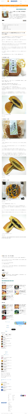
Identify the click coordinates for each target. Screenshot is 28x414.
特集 (8, 395)
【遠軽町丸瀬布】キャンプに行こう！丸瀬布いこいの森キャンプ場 (22, 311)
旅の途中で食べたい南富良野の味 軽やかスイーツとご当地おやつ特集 (10, 297)
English (26, 5)
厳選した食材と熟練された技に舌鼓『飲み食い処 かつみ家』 (7, 368)
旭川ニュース (22, 5)
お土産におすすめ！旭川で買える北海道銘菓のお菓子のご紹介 (22, 291)
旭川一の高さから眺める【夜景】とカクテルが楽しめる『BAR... (7, 366)
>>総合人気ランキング (3, 348)
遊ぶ (5, 5)
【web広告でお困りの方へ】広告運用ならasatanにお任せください (7, 386)
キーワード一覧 (9, 405)
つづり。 (9, 288)
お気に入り (25, 20)
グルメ (2, 5)
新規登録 (21, 3)
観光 (4, 5)
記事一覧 (9, 403)
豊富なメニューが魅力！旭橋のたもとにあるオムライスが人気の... (7, 360)
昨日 (2, 334)
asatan (7, 361)
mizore (6, 344)
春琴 (21, 288)
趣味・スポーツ (11, 5)
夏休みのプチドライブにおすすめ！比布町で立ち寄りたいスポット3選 (10, 291)
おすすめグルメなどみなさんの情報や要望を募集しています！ (7, 389)
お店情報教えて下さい (10, 406)
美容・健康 (15, 5)
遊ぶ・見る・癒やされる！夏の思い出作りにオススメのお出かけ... (7, 346)
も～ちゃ (9, 318)
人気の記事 (9, 404)
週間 (6, 334)
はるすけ (7, 273)
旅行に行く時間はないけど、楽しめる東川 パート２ (7, 343)
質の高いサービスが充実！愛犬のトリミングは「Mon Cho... (7, 363)
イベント (8, 5)
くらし (18, 5)
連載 (19, 5)
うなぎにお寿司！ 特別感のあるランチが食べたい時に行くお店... (7, 338)
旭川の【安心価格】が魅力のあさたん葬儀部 (7, 357)
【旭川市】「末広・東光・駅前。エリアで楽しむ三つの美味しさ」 (10, 306)
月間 (9, 334)
